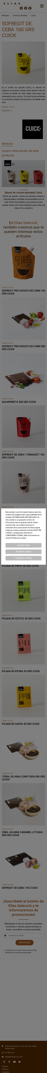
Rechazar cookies (23, 551)
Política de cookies (19, 538)
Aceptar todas (23, 545)
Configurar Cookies (23, 558)
